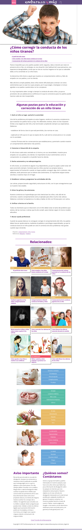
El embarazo (53, 373)
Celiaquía (53, 463)
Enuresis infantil (53, 457)
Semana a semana (53, 370)
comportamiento (22, 232)
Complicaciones (53, 379)
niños (29, 232)
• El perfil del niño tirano (18, 56)
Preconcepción (53, 376)
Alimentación (53, 414)
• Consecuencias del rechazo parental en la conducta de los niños (29, 61)
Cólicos (53, 402)
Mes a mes (53, 396)
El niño (53, 411)
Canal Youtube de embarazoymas (41, 520)
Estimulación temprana (53, 399)
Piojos (53, 460)
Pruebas (53, 382)
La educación (53, 431)
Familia (53, 420)
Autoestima (53, 443)
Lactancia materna (53, 393)
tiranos (33, 232)
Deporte (53, 417)
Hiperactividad (53, 434)
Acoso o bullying (53, 440)
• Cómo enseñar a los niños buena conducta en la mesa (27, 58)
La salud (53, 451)
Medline (28, 233)
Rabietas (53, 437)
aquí (63, 529)
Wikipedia (22, 233)
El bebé (53, 391)
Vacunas (53, 454)
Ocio (53, 423)
